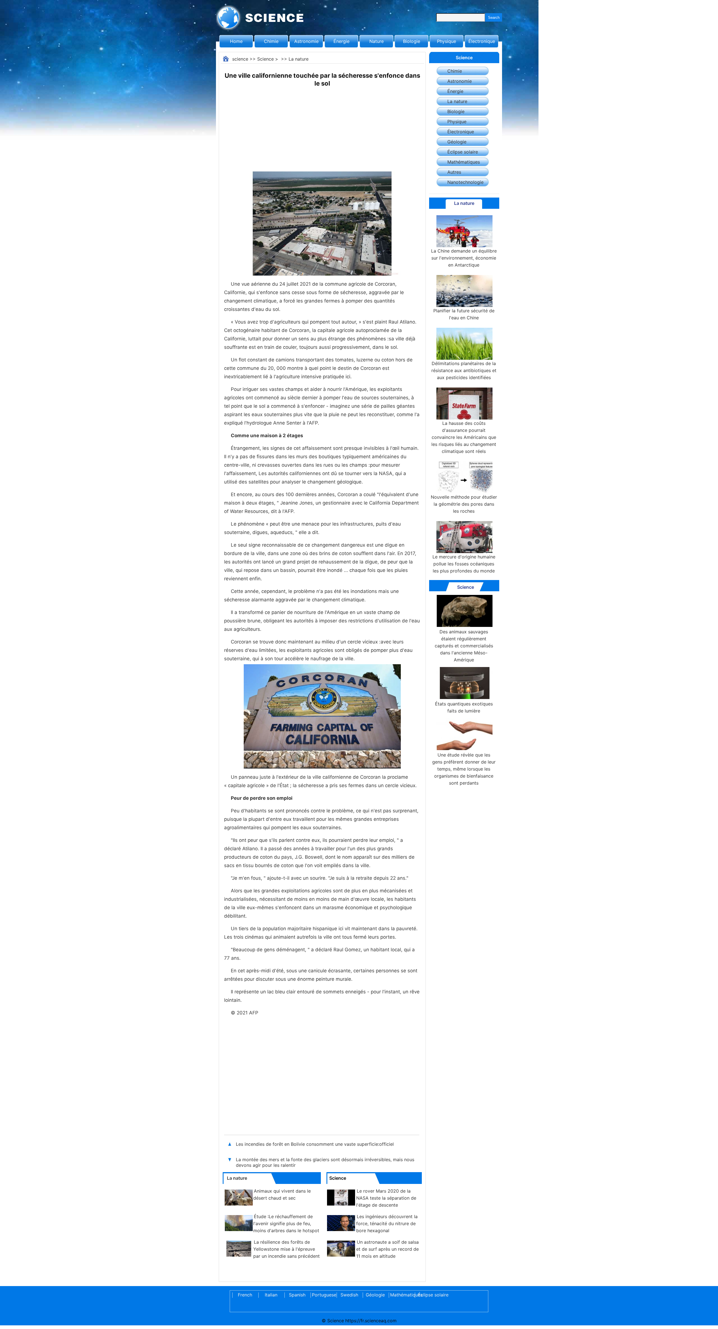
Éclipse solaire (462, 152)
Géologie (456, 142)
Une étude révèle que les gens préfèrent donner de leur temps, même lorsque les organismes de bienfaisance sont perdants (464, 769)
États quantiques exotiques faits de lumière (464, 707)
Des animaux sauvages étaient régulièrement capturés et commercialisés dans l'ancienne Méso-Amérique (464, 646)
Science (265, 59)
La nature (299, 59)
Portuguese (323, 1295)
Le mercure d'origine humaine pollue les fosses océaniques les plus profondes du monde (463, 564)
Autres (454, 172)
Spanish (297, 1295)
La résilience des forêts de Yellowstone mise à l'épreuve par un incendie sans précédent (286, 1249)
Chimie (271, 41)
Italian (271, 1295)
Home (236, 41)
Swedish (349, 1295)
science (240, 59)
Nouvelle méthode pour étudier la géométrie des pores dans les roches (464, 504)
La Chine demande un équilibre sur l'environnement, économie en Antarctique (464, 258)
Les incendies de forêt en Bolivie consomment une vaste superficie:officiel (315, 1144)
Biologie (411, 41)
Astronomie (306, 41)
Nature (376, 41)
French (245, 1295)
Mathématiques (463, 162)
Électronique (481, 41)
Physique (446, 41)
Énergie (341, 41)
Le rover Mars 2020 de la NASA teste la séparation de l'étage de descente (386, 1198)
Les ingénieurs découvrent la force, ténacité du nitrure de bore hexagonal (387, 1223)
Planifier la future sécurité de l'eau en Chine (463, 314)
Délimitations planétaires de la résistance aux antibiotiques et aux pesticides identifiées (463, 370)
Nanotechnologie (465, 182)
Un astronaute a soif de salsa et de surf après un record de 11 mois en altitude (387, 1249)
